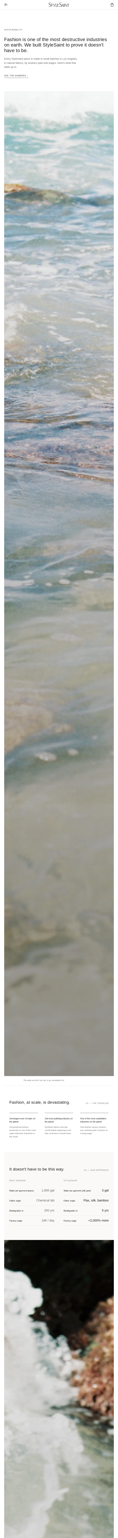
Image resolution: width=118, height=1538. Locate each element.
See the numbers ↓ (16, 76)
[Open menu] (8, 4)
